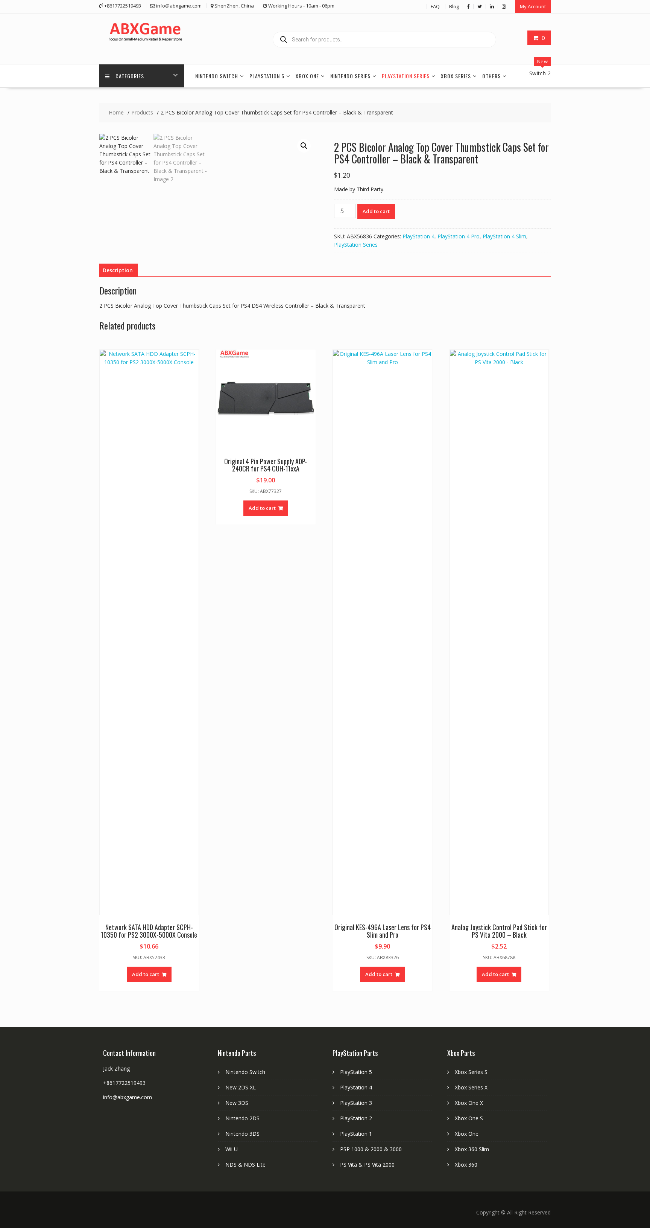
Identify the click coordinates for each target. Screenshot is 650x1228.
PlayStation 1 (356, 1133)
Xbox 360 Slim (472, 1149)
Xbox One (307, 76)
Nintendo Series (350, 76)
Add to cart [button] (145, 974)
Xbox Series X (471, 1087)
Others (491, 76)
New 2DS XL (240, 1087)
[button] (304, 146)
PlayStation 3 (356, 1102)
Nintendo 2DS (242, 1118)
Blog (454, 6)
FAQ (435, 6)
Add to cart (376, 211)
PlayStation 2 (356, 1118)
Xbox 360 (466, 1164)
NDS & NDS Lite (245, 1164)
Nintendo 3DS (242, 1133)
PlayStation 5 (266, 76)
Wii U (231, 1149)
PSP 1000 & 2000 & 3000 (371, 1149)
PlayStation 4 (418, 236)
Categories (129, 76)
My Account (533, 6)
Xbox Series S (471, 1071)
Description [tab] (118, 270)
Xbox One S (469, 1118)
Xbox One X (469, 1102)
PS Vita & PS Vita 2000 (367, 1164)
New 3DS (236, 1102)
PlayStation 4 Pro (458, 236)
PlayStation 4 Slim (504, 236)
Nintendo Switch (216, 76)
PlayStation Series (406, 76)
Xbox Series (456, 76)
